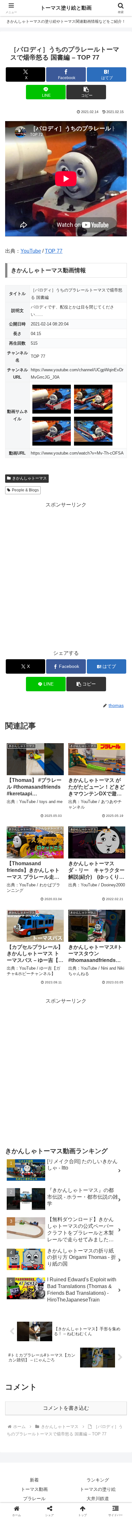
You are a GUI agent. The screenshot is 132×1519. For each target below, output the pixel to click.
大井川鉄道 (98, 1498)
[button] (86, 92)
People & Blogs (25, 490)
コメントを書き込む (66, 1408)
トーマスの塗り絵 (98, 1489)
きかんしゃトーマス (29, 478)
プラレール (34, 1498)
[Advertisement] (66, 575)
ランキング (98, 1479)
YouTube (31, 251)
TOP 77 (53, 251)
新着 (34, 1479)
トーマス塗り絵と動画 (66, 8)
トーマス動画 (34, 1489)
